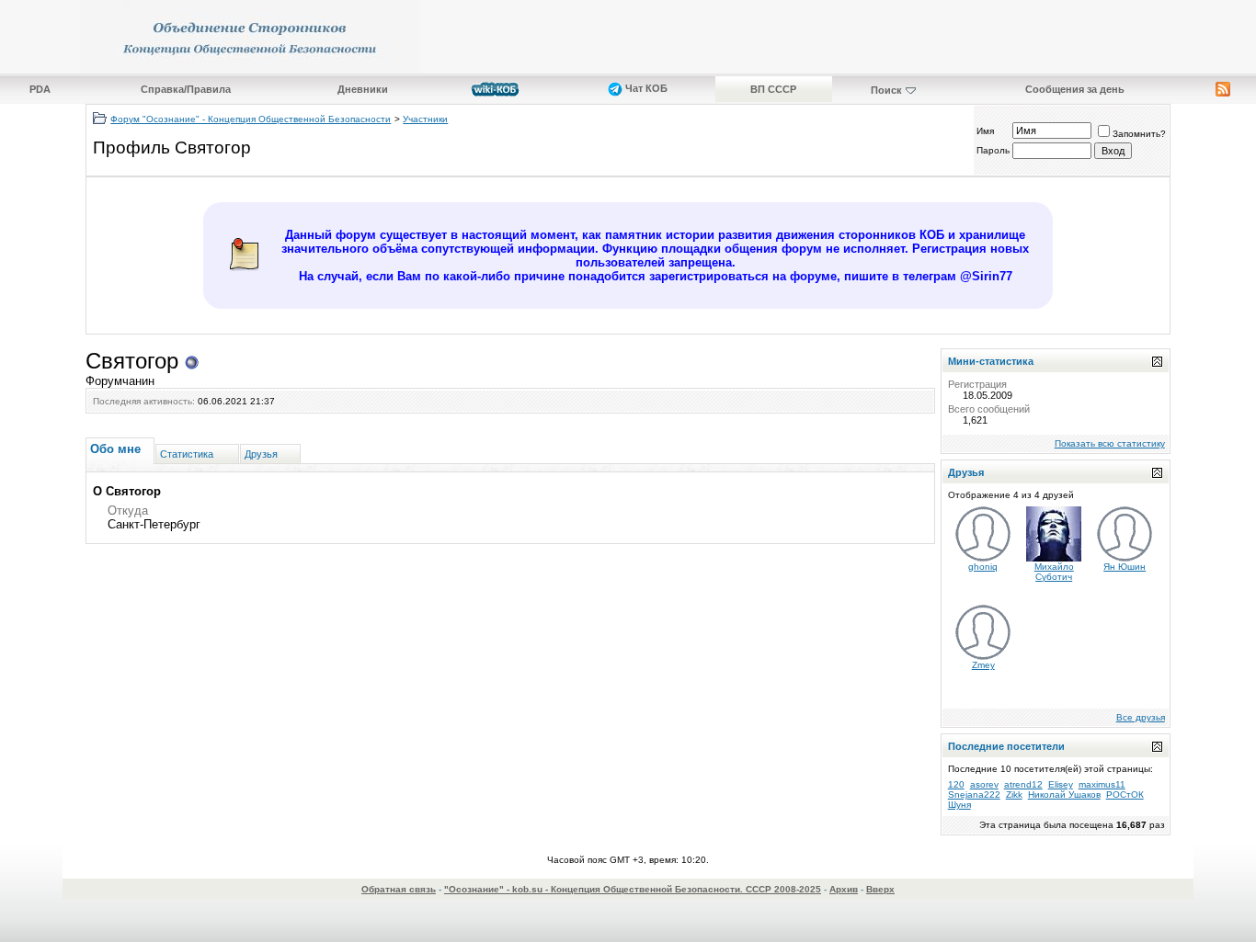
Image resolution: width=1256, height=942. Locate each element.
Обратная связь (398, 889)
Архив (843, 889)
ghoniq (983, 567)
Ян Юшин (1124, 567)
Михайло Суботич (1054, 572)
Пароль (993, 150)
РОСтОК (1125, 794)
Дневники (362, 89)
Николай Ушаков (1064, 794)
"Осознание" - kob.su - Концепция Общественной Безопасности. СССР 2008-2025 (632, 889)
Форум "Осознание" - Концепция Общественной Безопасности (250, 119)
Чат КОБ (645, 88)
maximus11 (1102, 784)
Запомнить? (1139, 134)
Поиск (886, 90)
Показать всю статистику (1110, 443)
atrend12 (1023, 784)
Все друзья (1140, 717)
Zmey (983, 665)
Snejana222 (974, 794)
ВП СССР (773, 89)
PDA (40, 89)
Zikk (1014, 794)
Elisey (1060, 784)
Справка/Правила (186, 89)
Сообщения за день (1075, 89)
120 (956, 784)
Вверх (880, 889)
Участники (425, 119)
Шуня (959, 805)
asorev (984, 784)
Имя (985, 131)
